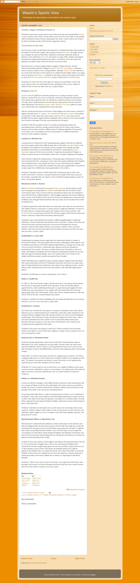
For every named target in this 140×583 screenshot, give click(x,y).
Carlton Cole (67, 70)
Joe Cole (35, 77)
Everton (66, 52)
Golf (91, 54)
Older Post (80, 558)
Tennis (92, 49)
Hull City (33, 91)
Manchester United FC (57, 495)
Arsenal (29, 495)
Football (45, 495)
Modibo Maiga (75, 77)
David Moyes (31, 188)
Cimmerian (77, 575)
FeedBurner (109, 86)
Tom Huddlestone (54, 113)
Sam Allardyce (68, 68)
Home (53, 558)
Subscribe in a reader (97, 68)
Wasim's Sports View (40, 13)
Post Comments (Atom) (39, 563)
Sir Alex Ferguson (59, 188)
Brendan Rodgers (73, 145)
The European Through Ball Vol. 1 (101, 178)
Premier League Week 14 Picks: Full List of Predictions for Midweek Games (26, 482)
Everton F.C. (37, 495)
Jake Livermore (69, 113)
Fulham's (40, 75)
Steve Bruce (62, 116)
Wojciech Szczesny (63, 104)
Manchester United (48, 104)
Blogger (93, 575)
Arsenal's (24, 95)
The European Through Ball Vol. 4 (101, 131)
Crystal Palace (26, 46)
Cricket (92, 52)
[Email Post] (49, 492)
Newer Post (26, 558)
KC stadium (42, 113)
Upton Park (56, 68)
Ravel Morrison (45, 77)
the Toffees (49, 190)
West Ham (39, 46)
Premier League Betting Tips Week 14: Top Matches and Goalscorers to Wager (36, 482)
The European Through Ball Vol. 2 (101, 156)
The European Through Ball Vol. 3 (101, 167)
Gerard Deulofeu (27, 213)
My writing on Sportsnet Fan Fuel (101, 31)
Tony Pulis (44, 57)
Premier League (71, 495)
